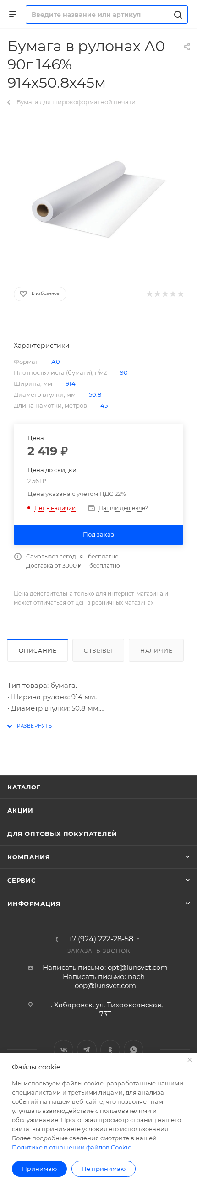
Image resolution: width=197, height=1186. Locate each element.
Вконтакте (63, 1049)
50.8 (95, 394)
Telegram (87, 1049)
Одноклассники (110, 1049)
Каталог (24, 787)
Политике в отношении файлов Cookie (71, 1147)
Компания (28, 857)
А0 (55, 361)
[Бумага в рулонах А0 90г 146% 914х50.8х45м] (98, 199)
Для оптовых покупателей (62, 833)
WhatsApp (133, 1049)
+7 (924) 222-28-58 (100, 939)
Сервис (21, 880)
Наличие (156, 650)
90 (124, 372)
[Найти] (176, 14)
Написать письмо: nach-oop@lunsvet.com (105, 981)
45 (104, 405)
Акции (20, 810)
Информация (34, 903)
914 (71, 383)
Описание (37, 650)
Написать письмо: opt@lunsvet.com (105, 967)
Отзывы (98, 650)
